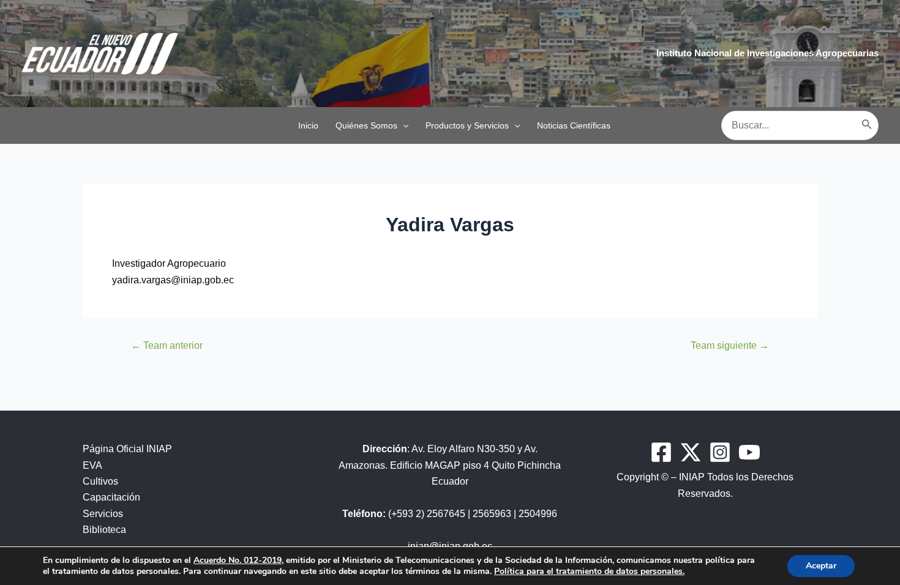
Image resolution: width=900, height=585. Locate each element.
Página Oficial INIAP (127, 449)
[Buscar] (867, 125)
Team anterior (167, 346)
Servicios (103, 514)
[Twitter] (691, 452)
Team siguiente (730, 346)
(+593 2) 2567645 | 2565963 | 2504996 (449, 514)
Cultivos (100, 481)
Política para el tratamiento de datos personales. (589, 571)
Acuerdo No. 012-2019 (237, 560)
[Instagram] (720, 452)
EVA (92, 465)
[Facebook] (661, 452)
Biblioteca (104, 529)
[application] (402, 125)
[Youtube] (749, 452)
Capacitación (111, 497)
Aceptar (821, 566)
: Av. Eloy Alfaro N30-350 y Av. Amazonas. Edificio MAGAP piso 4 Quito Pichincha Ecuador (450, 465)
